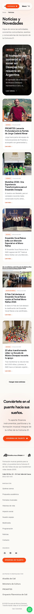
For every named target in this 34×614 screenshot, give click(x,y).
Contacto (5, 540)
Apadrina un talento (14, 560)
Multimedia (6, 523)
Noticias (5, 534)
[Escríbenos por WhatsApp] (29, 609)
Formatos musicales (9, 500)
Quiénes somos (8, 489)
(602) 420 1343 (7, 477)
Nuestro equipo (8, 517)
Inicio (4, 12)
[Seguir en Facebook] (4, 553)
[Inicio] (4, 6)
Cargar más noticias (17, 382)
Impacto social (7, 511)
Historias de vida (8, 506)
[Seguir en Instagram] (10, 553)
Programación (7, 529)
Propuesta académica (10, 494)
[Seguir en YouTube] (16, 553)
